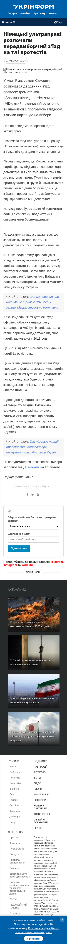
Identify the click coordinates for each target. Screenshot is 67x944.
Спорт (13, 822)
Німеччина (21, 486)
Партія (45, 486)
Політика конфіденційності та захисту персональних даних (19, 888)
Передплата (16, 848)
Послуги (12, 13)
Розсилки (14, 913)
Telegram (56, 561)
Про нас (14, 837)
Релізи (38, 828)
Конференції (42, 814)
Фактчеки (14, 788)
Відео (37, 783)
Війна (12, 766)
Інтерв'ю (40, 772)
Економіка (15, 783)
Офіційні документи (41, 821)
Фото (37, 777)
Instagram (10, 565)
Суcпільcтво (16, 805)
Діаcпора (14, 816)
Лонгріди (40, 800)
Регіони (13, 799)
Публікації (40, 766)
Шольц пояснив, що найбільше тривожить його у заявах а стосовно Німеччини (32, 302)
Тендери (14, 868)
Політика (14, 777)
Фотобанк (25, 13)
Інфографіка (42, 794)
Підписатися (19, 548)
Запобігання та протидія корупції (19, 875)
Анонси (52, 13)
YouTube (27, 565)
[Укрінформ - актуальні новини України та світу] (33, 6)
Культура (14, 811)
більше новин (33, 572)
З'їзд (34, 486)
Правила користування (17, 861)
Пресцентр (39, 13)
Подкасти (40, 761)
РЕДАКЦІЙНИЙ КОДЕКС (18, 906)
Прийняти (33, 938)
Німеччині (32, 467)
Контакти (14, 843)
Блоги (38, 788)
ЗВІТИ (13, 899)
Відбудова (15, 772)
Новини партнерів (40, 807)
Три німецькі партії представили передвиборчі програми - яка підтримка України (32, 447)
